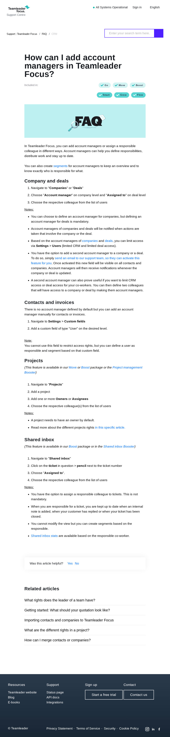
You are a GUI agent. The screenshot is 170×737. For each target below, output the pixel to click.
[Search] (158, 33)
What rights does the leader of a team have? (59, 600)
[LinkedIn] (153, 729)
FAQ (44, 33)
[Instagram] (147, 729)
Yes (70, 563)
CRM (54, 33)
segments (60, 166)
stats (54, 536)
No (77, 563)
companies (90, 241)
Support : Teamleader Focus (22, 33)
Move (73, 367)
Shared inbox (40, 536)
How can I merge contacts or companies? (57, 640)
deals (109, 241)
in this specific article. (110, 427)
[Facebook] (159, 729)
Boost (85, 367)
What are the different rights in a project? (56, 630)
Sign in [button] (137, 7)
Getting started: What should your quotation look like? (67, 610)
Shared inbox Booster (118, 446)
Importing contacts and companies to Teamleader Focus (69, 620)
